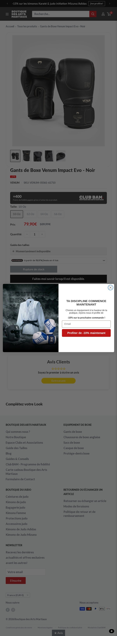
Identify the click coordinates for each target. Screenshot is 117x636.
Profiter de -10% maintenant (86, 333)
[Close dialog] (110, 287)
